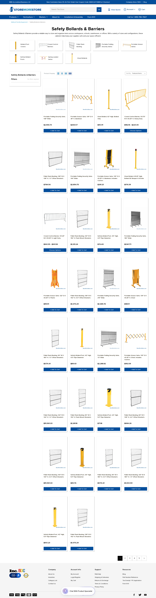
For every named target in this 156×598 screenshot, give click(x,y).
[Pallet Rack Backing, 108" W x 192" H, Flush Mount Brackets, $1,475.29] (82, 517)
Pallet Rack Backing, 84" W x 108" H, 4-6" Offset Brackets (134, 416)
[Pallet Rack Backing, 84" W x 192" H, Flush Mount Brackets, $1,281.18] (82, 398)
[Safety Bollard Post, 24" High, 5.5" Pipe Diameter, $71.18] (109, 398)
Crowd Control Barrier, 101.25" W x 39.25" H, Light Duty (54, 237)
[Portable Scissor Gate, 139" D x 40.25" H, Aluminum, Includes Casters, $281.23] (109, 159)
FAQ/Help (98, 574)
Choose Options (135, 131)
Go (99, 9)
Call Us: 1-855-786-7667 (137, 17)
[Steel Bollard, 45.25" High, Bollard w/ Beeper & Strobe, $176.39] (135, 159)
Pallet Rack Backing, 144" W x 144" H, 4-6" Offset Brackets (54, 476)
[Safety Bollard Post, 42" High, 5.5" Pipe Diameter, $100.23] (55, 517)
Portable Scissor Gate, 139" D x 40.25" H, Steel (135, 297)
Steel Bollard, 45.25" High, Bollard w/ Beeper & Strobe (134, 177)
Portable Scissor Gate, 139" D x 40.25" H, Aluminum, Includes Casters (109, 178)
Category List (52, 580)
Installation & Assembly (73, 17)
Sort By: (128, 73)
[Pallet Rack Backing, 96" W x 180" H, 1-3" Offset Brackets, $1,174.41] (55, 338)
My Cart (73, 580)
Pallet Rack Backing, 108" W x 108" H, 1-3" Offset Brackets (54, 177)
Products (13, 17)
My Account (75, 574)
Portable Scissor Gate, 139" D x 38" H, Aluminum (82, 118)
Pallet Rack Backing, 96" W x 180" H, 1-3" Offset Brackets (54, 356)
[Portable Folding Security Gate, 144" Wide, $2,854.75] (82, 159)
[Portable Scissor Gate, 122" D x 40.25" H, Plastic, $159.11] (55, 278)
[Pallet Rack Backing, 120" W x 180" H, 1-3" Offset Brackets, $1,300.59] (135, 457)
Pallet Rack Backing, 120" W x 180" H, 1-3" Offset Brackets (134, 476)
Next (144, 558)
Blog (145, 2)
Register (77, 577)
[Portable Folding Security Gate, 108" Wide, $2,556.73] (55, 99)
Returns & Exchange (101, 580)
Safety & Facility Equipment (19, 22)
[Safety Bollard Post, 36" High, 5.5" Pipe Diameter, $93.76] (82, 457)
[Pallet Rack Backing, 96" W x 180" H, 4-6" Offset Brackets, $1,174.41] (109, 457)
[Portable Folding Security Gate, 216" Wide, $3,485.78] (109, 278)
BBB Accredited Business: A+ (19, 2)
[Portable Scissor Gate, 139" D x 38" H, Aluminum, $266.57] (82, 99)
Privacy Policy (99, 587)
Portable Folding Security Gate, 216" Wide (108, 297)
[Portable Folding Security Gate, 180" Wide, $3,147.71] (135, 219)
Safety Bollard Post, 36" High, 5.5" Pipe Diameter (81, 476)
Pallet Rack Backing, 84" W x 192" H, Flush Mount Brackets (81, 416)
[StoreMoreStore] (25, 10)
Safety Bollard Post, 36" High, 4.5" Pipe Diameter (108, 237)
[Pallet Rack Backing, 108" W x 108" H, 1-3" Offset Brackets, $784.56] (55, 159)
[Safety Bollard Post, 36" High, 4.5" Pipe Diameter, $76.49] (109, 219)
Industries (51, 577)
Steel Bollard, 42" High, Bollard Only (108, 118)
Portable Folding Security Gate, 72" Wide (108, 356)
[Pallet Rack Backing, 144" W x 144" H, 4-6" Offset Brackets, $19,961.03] (55, 457)
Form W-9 (91, 17)
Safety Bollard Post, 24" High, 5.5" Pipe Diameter (108, 416)
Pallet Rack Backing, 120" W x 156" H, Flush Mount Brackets (81, 237)
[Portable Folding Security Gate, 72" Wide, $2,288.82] (109, 338)
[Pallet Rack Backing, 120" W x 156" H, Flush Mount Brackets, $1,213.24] (82, 219)
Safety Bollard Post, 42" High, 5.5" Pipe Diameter (54, 535)
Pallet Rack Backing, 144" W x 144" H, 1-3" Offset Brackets (54, 416)
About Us (56, 17)
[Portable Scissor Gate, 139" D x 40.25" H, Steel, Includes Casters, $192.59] (135, 338)
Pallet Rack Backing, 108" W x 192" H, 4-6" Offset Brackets (81, 297)
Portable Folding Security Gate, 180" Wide (135, 237)
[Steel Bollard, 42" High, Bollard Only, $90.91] (109, 99)
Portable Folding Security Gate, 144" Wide (81, 177)
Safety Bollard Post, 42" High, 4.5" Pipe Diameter (81, 356)
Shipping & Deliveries (102, 577)
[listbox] (139, 73)
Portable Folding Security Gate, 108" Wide (54, 118)
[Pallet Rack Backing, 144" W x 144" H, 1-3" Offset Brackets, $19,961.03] (55, 398)
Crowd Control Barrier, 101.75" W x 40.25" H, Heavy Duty (134, 118)
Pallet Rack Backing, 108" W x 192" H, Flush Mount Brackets (81, 535)
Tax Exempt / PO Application (132, 580)
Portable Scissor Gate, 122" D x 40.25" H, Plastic (55, 297)
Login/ (73, 577)
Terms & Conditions (101, 584)
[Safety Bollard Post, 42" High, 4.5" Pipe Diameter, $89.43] (82, 338)
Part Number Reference (130, 577)
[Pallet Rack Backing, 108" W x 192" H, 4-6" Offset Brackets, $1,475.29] (82, 278)
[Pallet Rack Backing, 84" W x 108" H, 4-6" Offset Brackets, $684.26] (135, 398)
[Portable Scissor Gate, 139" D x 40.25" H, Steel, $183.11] (135, 278)
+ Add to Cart (55, 131)
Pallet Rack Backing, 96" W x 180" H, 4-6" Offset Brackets (108, 476)
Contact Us (52, 584)
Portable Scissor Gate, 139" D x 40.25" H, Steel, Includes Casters (135, 357)
